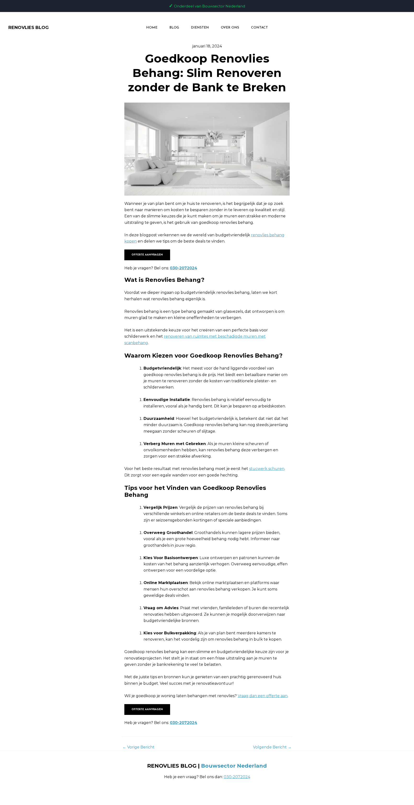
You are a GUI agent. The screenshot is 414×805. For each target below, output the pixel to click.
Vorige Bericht (138, 747)
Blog (174, 27)
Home (151, 27)
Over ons (230, 27)
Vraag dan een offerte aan (263, 696)
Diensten (200, 27)
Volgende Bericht (272, 747)
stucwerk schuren (266, 468)
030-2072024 (183, 268)
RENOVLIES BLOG (28, 27)
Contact (259, 27)
